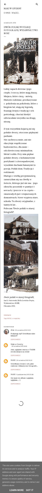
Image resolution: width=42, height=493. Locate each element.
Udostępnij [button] (7, 315)
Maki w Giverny (12, 8)
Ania (12, 330)
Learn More (16, 490)
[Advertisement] (21, 445)
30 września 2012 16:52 (19, 346)
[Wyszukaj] (36, 3)
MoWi (13, 360)
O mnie (7, 13)
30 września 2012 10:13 (23, 330)
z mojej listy (16, 318)
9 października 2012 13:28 (24, 374)
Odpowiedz (15, 339)
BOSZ (9, 318)
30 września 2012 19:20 (24, 360)
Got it (29, 490)
